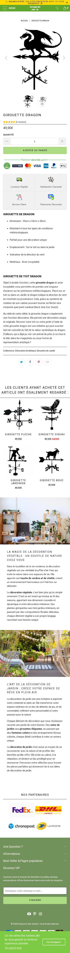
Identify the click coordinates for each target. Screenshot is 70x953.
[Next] (63, 58)
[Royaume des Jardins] (35, 8)
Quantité (8, 134)
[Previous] (6, 58)
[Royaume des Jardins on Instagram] (40, 914)
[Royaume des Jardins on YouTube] (29, 914)
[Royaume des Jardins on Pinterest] (34, 914)
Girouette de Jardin (46, 350)
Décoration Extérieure (25, 350)
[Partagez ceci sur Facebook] (30, 362)
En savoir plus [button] (13, 947)
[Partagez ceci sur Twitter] (21, 362)
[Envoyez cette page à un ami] (47, 362)
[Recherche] (58, 8)
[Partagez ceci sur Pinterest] (38, 362)
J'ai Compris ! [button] (54, 942)
